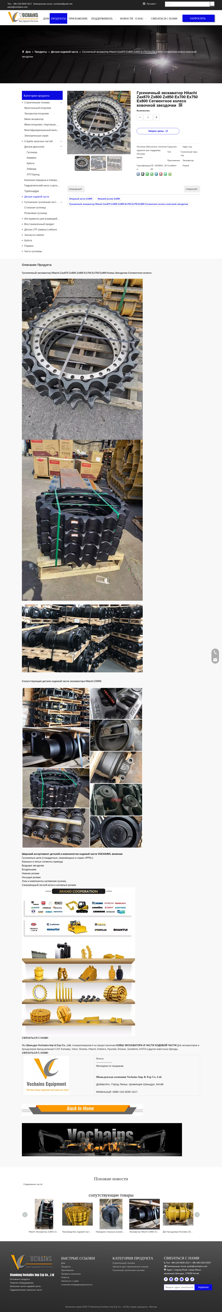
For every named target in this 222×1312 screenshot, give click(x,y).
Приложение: (173, 160)
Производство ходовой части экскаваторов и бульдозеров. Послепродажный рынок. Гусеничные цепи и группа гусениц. (77, 1232)
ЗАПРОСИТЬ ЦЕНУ (198, 19)
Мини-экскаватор (33, 119)
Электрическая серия (36, 135)
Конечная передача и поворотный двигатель (43, 180)
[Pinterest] (187, 1279)
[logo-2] (32, 1263)
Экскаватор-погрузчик (36, 113)
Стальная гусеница (35, 207)
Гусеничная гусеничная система (42, 202)
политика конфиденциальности (76, 1284)
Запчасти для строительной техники (130, 1266)
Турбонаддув (31, 191)
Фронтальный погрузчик (37, 108)
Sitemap (153, 1307)
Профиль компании (71, 1274)
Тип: (169, 152)
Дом (63, 1263)
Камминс (32, 157)
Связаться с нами (70, 1281)
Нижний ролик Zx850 (109, 199)
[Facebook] (166, 1279)
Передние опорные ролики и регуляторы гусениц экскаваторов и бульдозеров (111, 1232)
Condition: (172, 165)
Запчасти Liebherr (34, 235)
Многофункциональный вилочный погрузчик (43, 130)
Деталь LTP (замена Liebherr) (40, 229)
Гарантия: (172, 146)
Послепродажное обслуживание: (141, 152)
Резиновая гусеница (35, 213)
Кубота (30, 163)
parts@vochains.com (18, 7)
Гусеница (32, 152)
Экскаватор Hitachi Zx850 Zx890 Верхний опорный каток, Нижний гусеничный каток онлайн (144, 1232)
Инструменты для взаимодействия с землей (43, 218)
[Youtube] (176, 1279)
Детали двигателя (34, 146)
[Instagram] (182, 1279)
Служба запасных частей (38, 141)
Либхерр (31, 169)
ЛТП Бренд (33, 174)
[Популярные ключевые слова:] (212, 4)
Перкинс (29, 246)
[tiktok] (192, 1279)
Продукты (66, 1266)
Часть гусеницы (33, 251)
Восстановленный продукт (39, 224)
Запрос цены (156, 131)
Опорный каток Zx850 (80, 199)
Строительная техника (37, 102)
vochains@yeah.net (62, 4)
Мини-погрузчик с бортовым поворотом (43, 124)
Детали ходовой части (36, 196)
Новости (65, 1277)
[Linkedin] (171, 1279)
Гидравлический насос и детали (42, 185)
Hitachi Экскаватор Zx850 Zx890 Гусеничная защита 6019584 (44, 1232)
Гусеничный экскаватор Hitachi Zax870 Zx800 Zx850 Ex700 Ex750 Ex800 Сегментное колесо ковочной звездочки (128, 204)
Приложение (67, 1270)
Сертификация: (143, 167)
